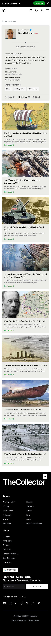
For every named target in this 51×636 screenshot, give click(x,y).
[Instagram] (33, 603)
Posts (11, 97)
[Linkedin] (5, 603)
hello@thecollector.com (14, 596)
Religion (29, 502)
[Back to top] (45, 476)
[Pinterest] (39, 603)
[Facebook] (21, 603)
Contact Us (7, 562)
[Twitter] (27, 603)
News (28, 519)
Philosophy (7, 515)
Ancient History (9, 502)
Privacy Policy (34, 620)
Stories (29, 510)
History (6, 506)
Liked (37, 97)
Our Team (7, 549)
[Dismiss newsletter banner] (47, 3)
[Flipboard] (16, 603)
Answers (30, 506)
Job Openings (9, 558)
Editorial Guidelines (11, 554)
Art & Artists (8, 510)
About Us (7, 536)
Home (4, 21)
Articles (25, 97)
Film (28, 515)
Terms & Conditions (19, 620)
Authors (12, 21)
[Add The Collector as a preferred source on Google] (10, 570)
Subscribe (39, 3)
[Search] (31, 10)
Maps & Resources (34, 523)
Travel (5, 519)
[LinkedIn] (26, 43)
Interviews (7, 523)
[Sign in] (41, 10)
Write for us (7, 541)
